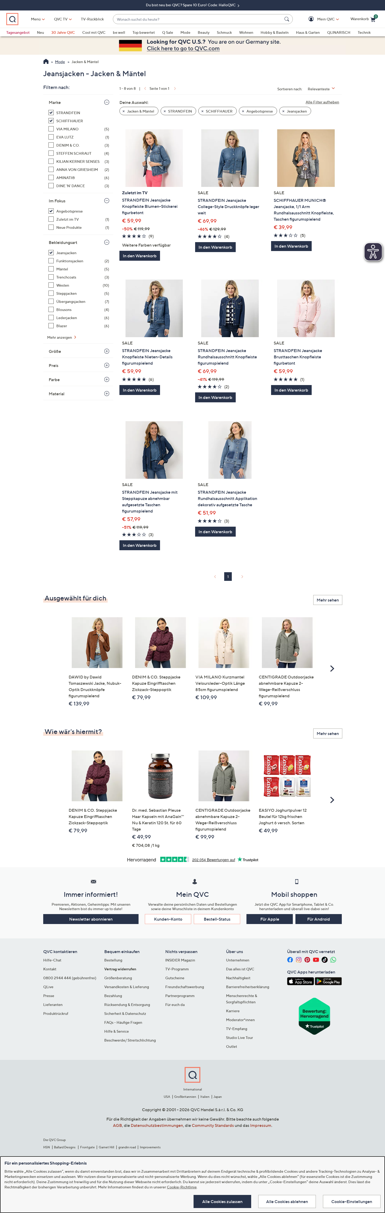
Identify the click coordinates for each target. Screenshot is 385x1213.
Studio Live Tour (239, 1037)
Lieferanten (53, 1004)
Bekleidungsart (63, 242)
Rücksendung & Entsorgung (127, 1004)
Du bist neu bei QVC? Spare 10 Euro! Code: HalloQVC (191, 5)
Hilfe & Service (116, 1031)
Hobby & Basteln (275, 32)
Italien (205, 1097)
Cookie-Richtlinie (182, 1187)
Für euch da (175, 1004)
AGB (117, 1125)
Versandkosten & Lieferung (126, 986)
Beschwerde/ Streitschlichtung (130, 1040)
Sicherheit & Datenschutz (125, 1013)
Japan (217, 1097)
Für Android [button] (318, 919)
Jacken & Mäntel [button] (140, 111)
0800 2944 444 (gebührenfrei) (69, 978)
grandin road (127, 1147)
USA (167, 1097)
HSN (46, 1147)
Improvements (150, 1147)
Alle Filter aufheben (322, 102)
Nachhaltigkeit (238, 978)
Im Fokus (57, 200)
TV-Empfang (236, 1028)
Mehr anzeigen (60, 337)
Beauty (204, 32)
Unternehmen (237, 960)
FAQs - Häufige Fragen (123, 1022)
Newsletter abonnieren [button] (91, 919)
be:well (119, 32)
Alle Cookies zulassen (222, 1201)
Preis (53, 365)
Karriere (233, 1011)
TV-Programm (177, 969)
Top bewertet (144, 32)
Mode (185, 32)
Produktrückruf (55, 1013)
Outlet (231, 1046)
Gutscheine (174, 978)
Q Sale (167, 32)
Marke (55, 102)
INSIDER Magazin (180, 960)
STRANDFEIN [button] (179, 111)
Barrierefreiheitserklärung (247, 986)
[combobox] (197, 19)
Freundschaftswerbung (184, 986)
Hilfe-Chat (52, 960)
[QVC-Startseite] (45, 62)
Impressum (260, 1125)
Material (56, 393)
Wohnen (246, 32)
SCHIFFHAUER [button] (219, 111)
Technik (364, 32)
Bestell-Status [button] (217, 919)
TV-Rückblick (92, 19)
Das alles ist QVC (240, 969)
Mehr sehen (328, 600)
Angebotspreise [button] (259, 111)
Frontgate (87, 1147)
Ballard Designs (65, 1147)
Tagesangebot (18, 32)
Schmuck (224, 32)
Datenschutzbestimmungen (157, 1125)
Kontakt (49, 969)
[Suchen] (288, 19)
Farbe (54, 379)
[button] (318, 19)
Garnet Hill (106, 1147)
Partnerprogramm (180, 995)
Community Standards (213, 1125)
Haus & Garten (308, 32)
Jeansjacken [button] (296, 111)
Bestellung (113, 960)
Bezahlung (113, 995)
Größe (55, 351)
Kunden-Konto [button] (168, 919)
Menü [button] (36, 19)
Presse (48, 995)
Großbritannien (185, 1097)
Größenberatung (118, 978)
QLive (48, 986)
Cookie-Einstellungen (351, 1201)
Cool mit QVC (94, 32)
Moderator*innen (240, 1019)
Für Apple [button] (269, 919)
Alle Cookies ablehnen (287, 1201)
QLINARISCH (338, 32)
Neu (40, 32)
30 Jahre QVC (63, 32)
